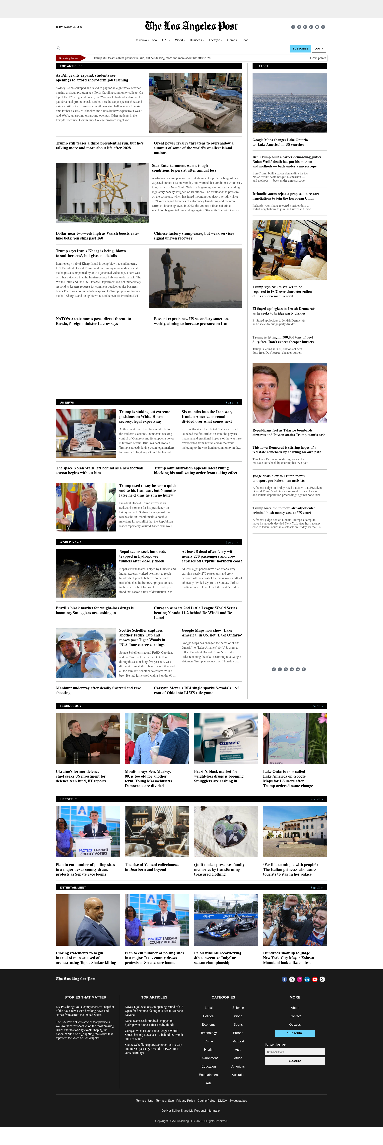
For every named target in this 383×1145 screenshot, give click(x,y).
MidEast (238, 1041)
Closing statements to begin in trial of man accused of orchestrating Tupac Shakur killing (86, 958)
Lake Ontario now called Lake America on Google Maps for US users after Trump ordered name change (288, 778)
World (238, 1016)
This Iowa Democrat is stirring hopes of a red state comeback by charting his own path (287, 449)
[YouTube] (317, 27)
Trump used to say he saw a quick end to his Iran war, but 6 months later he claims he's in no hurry (148, 490)
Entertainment (209, 1075)
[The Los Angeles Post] (191, 27)
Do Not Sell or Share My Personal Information (191, 1110)
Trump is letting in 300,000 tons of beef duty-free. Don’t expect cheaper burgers (283, 339)
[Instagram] (305, 27)
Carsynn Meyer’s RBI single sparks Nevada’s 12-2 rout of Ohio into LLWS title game (196, 690)
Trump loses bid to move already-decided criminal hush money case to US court (284, 510)
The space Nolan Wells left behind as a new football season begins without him (99, 470)
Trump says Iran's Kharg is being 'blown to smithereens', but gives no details (91, 253)
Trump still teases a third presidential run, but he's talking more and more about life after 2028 (121, 58)
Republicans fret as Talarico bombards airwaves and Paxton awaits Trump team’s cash (289, 432)
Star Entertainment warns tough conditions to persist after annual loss (184, 168)
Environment (209, 1058)
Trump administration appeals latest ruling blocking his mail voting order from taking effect (195, 470)
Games (232, 40)
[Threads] (323, 27)
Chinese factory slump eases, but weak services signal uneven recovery (194, 235)
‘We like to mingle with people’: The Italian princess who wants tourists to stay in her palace (290, 869)
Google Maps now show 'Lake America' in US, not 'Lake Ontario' (212, 632)
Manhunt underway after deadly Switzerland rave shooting (98, 690)
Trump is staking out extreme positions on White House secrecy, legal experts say (144, 416)
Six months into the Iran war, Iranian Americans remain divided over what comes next (207, 416)
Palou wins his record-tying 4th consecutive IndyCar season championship (217, 958)
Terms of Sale (165, 1100)
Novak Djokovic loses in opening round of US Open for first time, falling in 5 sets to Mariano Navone (154, 1011)
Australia (238, 1075)
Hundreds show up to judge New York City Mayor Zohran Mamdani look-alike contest (288, 958)
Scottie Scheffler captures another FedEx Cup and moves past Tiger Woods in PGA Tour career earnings (142, 637)
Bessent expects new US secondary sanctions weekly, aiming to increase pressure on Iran (191, 321)
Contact (295, 1016)
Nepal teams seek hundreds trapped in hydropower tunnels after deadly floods (142, 556)
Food (245, 40)
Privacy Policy (185, 1100)
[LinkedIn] (311, 27)
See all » (232, 403)
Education (208, 1066)
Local (209, 1007)
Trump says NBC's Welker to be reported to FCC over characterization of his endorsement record (282, 291)
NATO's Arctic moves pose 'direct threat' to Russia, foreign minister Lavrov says (93, 321)
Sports (238, 1024)
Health (208, 1049)
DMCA (222, 1100)
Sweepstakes (238, 1100)
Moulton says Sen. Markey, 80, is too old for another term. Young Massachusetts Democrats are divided (148, 778)
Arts (208, 1083)
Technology (208, 1033)
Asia (238, 1049)
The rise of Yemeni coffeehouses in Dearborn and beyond (152, 867)
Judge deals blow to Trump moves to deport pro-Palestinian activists (279, 478)
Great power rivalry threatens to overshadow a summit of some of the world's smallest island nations (194, 148)
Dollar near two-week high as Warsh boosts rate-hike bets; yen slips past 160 (97, 235)
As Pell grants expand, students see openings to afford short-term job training (92, 77)
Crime (208, 1041)
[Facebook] (293, 27)
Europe (238, 1033)
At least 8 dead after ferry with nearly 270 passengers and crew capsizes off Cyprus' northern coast (212, 556)
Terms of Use (144, 1100)
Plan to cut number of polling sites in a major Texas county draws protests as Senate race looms (85, 869)
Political (208, 1016)
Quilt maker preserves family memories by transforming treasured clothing (219, 869)
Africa (238, 1058)
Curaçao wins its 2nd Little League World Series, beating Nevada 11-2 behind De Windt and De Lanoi (196, 613)
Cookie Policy (206, 1100)
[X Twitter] (299, 27)
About (295, 1007)
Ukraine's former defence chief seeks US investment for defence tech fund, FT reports (81, 776)
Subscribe (295, 1061)
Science (238, 1007)
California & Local (146, 40)
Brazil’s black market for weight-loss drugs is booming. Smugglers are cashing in (95, 610)
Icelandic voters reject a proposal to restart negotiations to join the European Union (286, 196)
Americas (238, 1066)
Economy (208, 1024)
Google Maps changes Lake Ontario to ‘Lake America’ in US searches (280, 142)
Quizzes (295, 1024)
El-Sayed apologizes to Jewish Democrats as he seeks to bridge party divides (284, 311)
